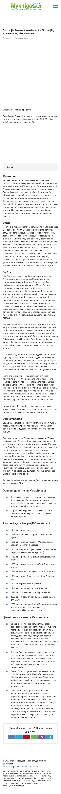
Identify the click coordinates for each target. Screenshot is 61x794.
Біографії (6, 38)
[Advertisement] (30, 72)
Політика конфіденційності (27, 766)
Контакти (8, 766)
